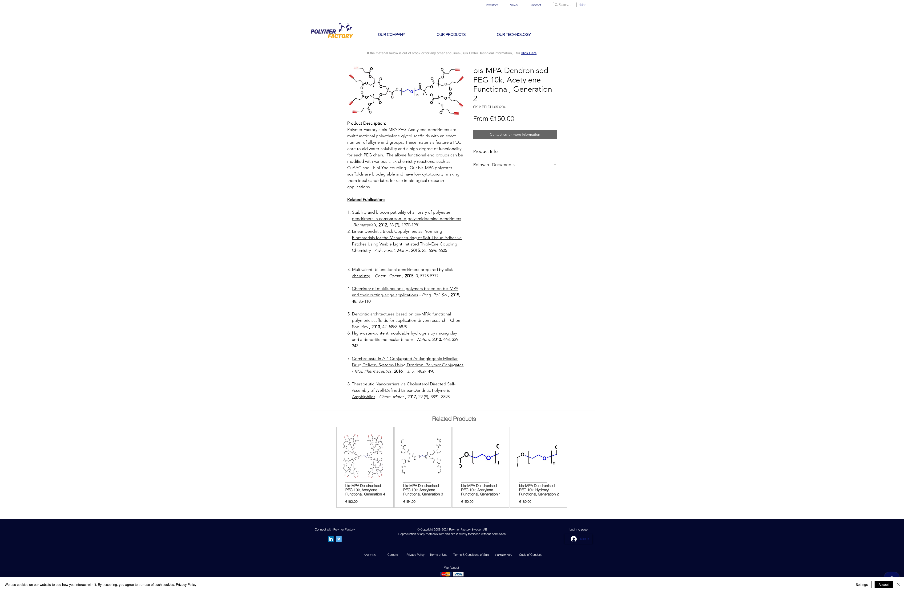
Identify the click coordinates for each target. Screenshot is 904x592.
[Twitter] (339, 539)
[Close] (898, 584)
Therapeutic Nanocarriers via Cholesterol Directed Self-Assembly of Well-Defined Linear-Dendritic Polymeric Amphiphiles (404, 390)
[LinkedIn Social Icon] (331, 539)
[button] (584, 4)
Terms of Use (438, 554)
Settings (862, 584)
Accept (884, 584)
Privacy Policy (186, 584)
